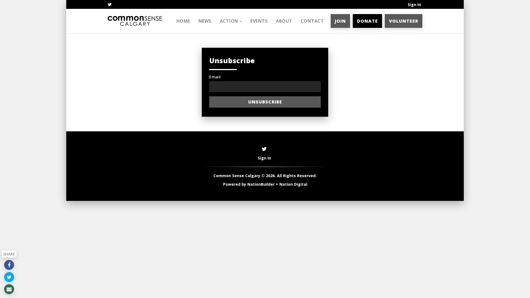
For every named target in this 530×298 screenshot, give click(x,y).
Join (340, 21)
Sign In (414, 4)
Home (183, 21)
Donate (367, 21)
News (204, 21)
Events (258, 21)
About (284, 21)
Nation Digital (293, 184)
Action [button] (230, 21)
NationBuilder (261, 184)
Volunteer (403, 21)
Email (215, 76)
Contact (312, 21)
